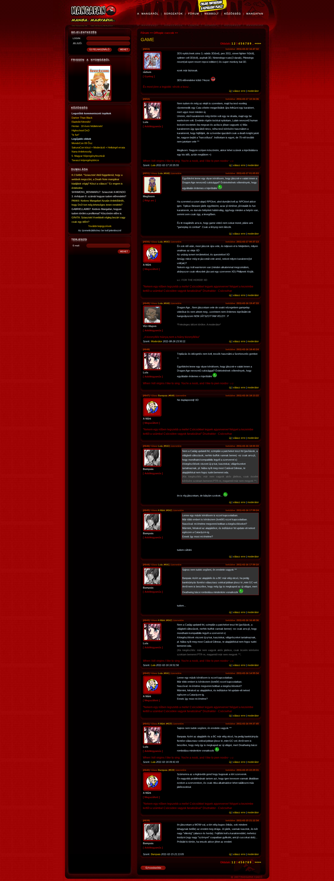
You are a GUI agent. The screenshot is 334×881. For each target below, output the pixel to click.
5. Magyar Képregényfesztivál (88, 156)
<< (256, 43)
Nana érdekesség (81, 151)
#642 (169, 510)
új (230, 91)
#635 (169, 723)
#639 (171, 770)
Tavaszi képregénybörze (85, 160)
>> (259, 43)
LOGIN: (77, 38)
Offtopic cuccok (164, 33)
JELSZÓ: (77, 43)
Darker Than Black (82, 117)
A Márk (161, 510)
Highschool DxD (81, 130)
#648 (166, 173)
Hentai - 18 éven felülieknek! (87, 126)
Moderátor (156, 341)
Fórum (145, 33)
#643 (166, 241)
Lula (153, 165)
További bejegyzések (100, 226)
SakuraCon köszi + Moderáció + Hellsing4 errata (98, 147)
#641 (166, 564)
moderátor (253, 91)
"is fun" (75, 134)
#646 (171, 395)
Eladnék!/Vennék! (81, 121)
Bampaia (162, 395)
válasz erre (239, 91)
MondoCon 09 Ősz (82, 143)
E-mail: (76, 245)
